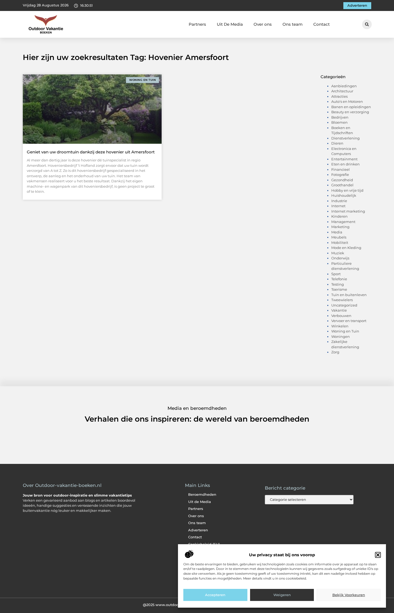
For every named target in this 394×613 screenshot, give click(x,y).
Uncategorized (344, 305)
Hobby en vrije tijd (347, 190)
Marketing (340, 227)
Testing (337, 284)
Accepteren (215, 595)
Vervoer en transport (348, 321)
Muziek (337, 253)
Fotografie (340, 174)
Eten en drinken (345, 164)
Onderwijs (340, 258)
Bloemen (339, 122)
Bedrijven (339, 117)
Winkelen (339, 326)
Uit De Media (230, 24)
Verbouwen (341, 315)
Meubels (338, 237)
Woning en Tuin (345, 331)
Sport (336, 274)
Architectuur (342, 91)
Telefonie (339, 279)
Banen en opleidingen (351, 107)
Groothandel (342, 185)
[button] (378, 555)
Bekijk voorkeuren (348, 595)
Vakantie (339, 310)
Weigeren (282, 595)
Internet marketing (348, 211)
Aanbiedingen (344, 86)
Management (343, 222)
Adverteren (198, 530)
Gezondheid (342, 180)
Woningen (340, 336)
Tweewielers (342, 300)
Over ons (263, 24)
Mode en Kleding (346, 247)
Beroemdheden (202, 495)
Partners (197, 24)
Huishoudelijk (343, 195)
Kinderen (339, 216)
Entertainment (344, 159)
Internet (338, 206)
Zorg (335, 352)
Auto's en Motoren (347, 101)
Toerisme (339, 289)
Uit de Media (199, 502)
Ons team (293, 24)
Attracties (339, 96)
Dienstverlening (345, 138)
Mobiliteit (339, 242)
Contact (321, 24)
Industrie (339, 201)
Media (336, 232)
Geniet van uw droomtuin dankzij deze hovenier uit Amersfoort (91, 151)
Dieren (337, 143)
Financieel (340, 169)
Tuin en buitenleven (349, 295)
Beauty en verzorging (350, 112)
